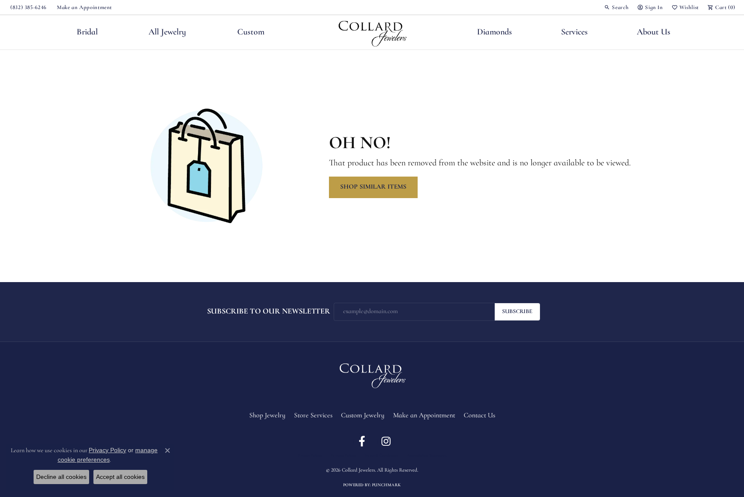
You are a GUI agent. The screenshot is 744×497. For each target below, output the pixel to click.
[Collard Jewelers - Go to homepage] (372, 374)
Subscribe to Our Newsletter (268, 312)
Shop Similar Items (373, 186)
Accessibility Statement (426, 456)
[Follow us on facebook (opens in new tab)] (361, 441)
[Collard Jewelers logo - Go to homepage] (372, 32)
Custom (250, 32)
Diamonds (494, 32)
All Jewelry (167, 32)
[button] (616, 7)
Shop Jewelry (267, 415)
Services (574, 32)
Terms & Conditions (381, 456)
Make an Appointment (424, 415)
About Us (653, 32)
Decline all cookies (61, 476)
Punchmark (386, 485)
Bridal (87, 32)
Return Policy (310, 456)
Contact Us (479, 415)
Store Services (313, 415)
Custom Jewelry (362, 415)
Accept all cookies (120, 476)
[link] (27, 7)
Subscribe (517, 311)
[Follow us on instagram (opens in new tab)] (385, 441)
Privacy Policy (343, 456)
